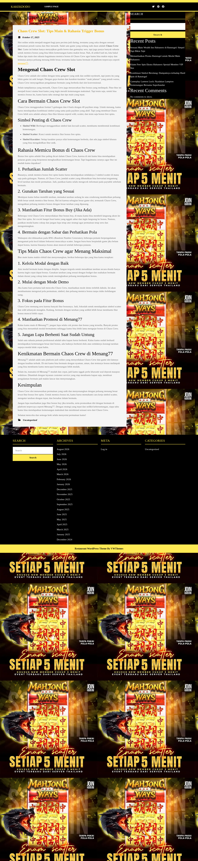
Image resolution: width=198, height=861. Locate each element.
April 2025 (62, 524)
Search (136, 14)
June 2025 (62, 514)
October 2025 (63, 499)
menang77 (23, 63)
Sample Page (51, 6)
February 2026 (64, 479)
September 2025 (65, 504)
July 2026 (61, 454)
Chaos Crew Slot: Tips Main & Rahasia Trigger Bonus (61, 31)
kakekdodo (20, 6)
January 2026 (63, 484)
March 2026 (63, 474)
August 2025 (63, 509)
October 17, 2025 (30, 37)
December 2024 (64, 539)
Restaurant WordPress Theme (91, 548)
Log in (104, 449)
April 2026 (62, 469)
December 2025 (64, 489)
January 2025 (63, 534)
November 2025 (65, 494)
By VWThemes (115, 548)
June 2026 (62, 459)
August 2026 (63, 449)
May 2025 (62, 519)
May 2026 (62, 464)
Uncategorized (152, 449)
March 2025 (63, 529)
